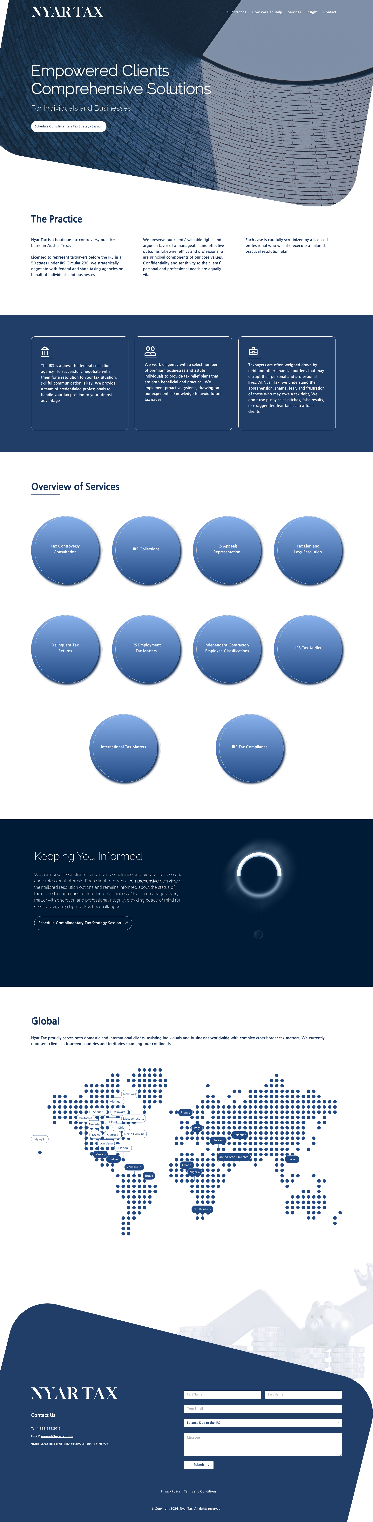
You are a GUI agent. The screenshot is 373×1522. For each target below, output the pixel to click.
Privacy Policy (170, 1491)
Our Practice (236, 12)
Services (294, 12)
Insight (312, 12)
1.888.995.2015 (49, 1428)
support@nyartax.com (57, 1436)
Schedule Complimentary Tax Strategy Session (69, 126)
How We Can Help (267, 12)
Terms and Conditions (200, 1491)
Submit (198, 1465)
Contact (329, 12)
